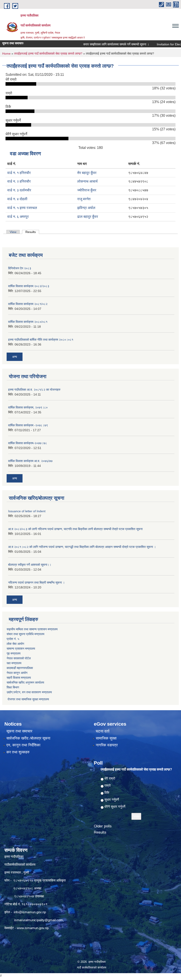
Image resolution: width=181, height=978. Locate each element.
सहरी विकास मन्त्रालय (19, 677)
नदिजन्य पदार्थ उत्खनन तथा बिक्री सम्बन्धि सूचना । (36, 582)
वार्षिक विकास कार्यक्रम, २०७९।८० (28, 407)
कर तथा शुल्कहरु (18, 752)
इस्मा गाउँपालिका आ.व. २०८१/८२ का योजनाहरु (34, 389)
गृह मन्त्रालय (14, 653)
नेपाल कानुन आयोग (17, 673)
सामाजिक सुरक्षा (106, 738)
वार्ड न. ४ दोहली (17, 199)
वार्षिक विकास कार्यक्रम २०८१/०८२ (27, 304)
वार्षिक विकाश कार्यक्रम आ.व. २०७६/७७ (30, 461)
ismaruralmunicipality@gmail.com (38, 920)
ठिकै (106, 792)
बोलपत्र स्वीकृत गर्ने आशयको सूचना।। (29, 564)
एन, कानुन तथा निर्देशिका (23, 745)
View (13, 232)
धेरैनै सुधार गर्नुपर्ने (114, 806)
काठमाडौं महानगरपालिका (20, 668)
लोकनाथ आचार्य (87, 181)
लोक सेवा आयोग (15, 643)
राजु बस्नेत (83, 199)
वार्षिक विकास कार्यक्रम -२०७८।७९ (28, 425)
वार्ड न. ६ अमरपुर (18, 216)
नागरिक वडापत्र (107, 745)
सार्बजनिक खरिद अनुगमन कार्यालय (25, 682)
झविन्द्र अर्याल (86, 208)
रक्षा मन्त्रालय (14, 663)
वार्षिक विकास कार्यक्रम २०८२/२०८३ (28, 286)
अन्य (14, 357)
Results (32, 232)
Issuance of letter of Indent (26, 511)
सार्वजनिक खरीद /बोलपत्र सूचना (28, 738)
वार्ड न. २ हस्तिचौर (19, 181)
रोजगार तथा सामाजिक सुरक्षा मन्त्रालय (28, 699)
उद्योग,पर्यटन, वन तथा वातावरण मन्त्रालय (29, 692)
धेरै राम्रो (109, 778)
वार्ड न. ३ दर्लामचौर (19, 190)
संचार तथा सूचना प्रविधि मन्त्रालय (25, 634)
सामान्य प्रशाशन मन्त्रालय (21, 648)
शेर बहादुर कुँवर (86, 173)
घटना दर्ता (102, 731)
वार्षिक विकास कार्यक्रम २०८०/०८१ (27, 322)
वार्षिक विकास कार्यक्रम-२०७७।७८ (27, 443)
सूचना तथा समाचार (19, 731)
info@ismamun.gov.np (30, 912)
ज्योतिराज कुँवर (86, 190)
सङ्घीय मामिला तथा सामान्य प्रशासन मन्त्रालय (32, 629)
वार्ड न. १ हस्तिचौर (19, 173)
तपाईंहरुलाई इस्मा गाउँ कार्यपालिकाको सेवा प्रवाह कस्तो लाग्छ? (48, 53)
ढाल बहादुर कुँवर (87, 216)
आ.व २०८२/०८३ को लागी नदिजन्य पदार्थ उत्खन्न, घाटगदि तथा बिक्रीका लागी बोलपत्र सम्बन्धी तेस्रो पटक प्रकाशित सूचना (75, 529)
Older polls (103, 826)
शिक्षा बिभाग (13, 687)
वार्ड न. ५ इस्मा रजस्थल (22, 208)
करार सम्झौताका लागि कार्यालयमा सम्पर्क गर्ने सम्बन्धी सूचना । (104, 44)
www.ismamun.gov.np (33, 928)
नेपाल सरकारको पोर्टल (19, 658)
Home (6, 53)
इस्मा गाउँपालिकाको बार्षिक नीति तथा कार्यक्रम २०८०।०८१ (40, 339)
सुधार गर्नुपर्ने (111, 799)
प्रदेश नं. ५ (13, 639)
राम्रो (107, 785)
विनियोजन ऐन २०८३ (19, 268)
